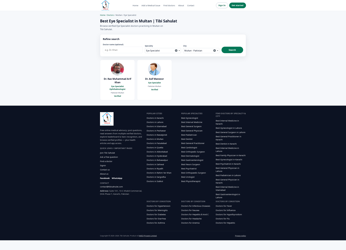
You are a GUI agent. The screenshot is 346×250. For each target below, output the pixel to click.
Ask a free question (109, 157)
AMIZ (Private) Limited (148, 235)
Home (135, 5)
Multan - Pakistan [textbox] (199, 50)
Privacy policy (240, 235)
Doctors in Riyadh (155, 168)
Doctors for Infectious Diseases (195, 206)
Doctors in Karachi (155, 118)
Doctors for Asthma (156, 222)
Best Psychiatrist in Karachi (228, 163)
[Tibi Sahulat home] (105, 5)
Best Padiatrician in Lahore (228, 175)
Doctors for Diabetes (156, 214)
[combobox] (163, 50)
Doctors (110, 15)
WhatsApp (117, 178)
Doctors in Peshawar (156, 130)
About (181, 5)
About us (104, 173)
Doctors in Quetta (155, 147)
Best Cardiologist (189, 147)
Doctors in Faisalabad (157, 143)
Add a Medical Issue (151, 5)
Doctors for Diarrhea (156, 218)
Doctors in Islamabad (157, 126)
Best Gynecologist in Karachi (229, 159)
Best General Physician (191, 130)
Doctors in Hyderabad (157, 155)
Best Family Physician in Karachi (231, 155)
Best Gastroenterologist (192, 160)
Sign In (222, 5)
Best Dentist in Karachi (226, 143)
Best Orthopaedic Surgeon (193, 172)
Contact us (105, 169)
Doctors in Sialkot (155, 181)
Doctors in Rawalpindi (157, 134)
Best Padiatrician (189, 134)
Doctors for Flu (223, 218)
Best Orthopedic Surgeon (193, 151)
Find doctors (169, 5)
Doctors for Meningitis (157, 210)
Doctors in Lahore (155, 122)
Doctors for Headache (191, 218)
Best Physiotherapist (190, 181)
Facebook (105, 178)
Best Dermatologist (190, 155)
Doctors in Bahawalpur (157, 160)
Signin (103, 165)
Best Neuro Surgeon (190, 164)
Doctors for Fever (224, 206)
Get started (237, 5)
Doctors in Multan (155, 139)
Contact (190, 5)
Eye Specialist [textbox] (161, 50)
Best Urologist (187, 177)
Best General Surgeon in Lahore (230, 132)
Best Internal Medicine (191, 122)
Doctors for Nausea (190, 210)
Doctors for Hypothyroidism (229, 214)
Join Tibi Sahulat (107, 152)
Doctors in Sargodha (156, 177)
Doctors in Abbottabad (157, 151)
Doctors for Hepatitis (225, 222)
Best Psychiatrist (189, 168)
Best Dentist (186, 139)
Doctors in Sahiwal (155, 164)
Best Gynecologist (189, 118)
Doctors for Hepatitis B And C (195, 214)
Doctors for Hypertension (158, 206)
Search (232, 49)
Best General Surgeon (191, 126)
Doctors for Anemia (190, 222)
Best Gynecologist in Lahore (229, 128)
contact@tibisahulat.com (111, 186)
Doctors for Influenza (225, 210)
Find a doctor (106, 161)
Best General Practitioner (192, 143)
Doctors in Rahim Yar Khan (159, 172)
